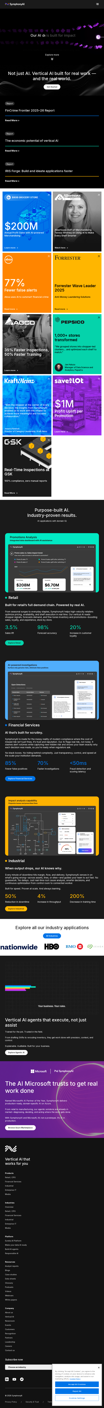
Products (9, 1173)
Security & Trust (32, 1402)
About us (9, 1312)
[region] (77, 1385)
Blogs (7, 1270)
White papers (11, 1300)
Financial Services (13, 1181)
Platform (9, 1236)
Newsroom (10, 1321)
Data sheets (10, 1279)
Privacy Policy (11, 1402)
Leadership (10, 1342)
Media (8, 1194)
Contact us (10, 1350)
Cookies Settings (77, 1398)
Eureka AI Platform (13, 1241)
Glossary (9, 1283)
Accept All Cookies (77, 1384)
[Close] (99, 1367)
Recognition (10, 1333)
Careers (8, 1346)
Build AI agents (11, 1249)
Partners (9, 1338)
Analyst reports (12, 1266)
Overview (9, 1207)
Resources (10, 1262)
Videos (8, 1291)
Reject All (77, 1391)
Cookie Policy (75, 1379)
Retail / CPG (10, 1177)
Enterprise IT (10, 1190)
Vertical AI (9, 1317)
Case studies (11, 1274)
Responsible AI (11, 1253)
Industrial (9, 1186)
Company (9, 1308)
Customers (10, 1329)
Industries (9, 1203)
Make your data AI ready (16, 1245)
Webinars (9, 1295)
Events (8, 1325)
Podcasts (9, 1287)
